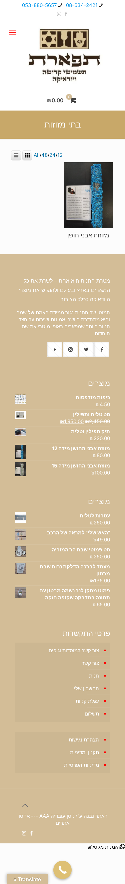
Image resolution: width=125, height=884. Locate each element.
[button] (106, 847)
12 (60, 155)
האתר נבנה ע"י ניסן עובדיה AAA (73, 816)
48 (44, 155)
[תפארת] (62, 54)
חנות (94, 676)
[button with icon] (101, 349)
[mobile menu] (12, 32)
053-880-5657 (39, 5)
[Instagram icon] (59, 14)
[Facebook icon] (66, 14)
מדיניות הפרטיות (81, 765)
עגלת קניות (87, 701)
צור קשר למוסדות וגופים (74, 650)
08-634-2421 (82, 5)
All (37, 155)
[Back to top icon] (22, 802)
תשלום (92, 714)
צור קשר (90, 663)
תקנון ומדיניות (84, 752)
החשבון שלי (86, 688)
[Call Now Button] (62, 870)
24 (52, 155)
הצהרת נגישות (84, 740)
